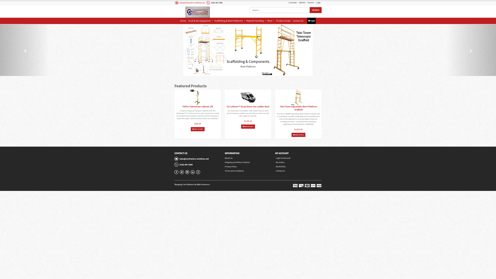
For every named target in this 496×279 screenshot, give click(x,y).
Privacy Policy (231, 166)
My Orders (280, 162)
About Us (229, 158)
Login (318, 2)
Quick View (197, 97)
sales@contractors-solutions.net (192, 3)
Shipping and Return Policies (237, 162)
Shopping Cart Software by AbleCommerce (192, 184)
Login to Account (283, 158)
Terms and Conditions (234, 170)
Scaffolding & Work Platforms (228, 20)
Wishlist (302, 2)
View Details (248, 126)
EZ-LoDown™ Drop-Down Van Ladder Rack (248, 106)
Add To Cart (198, 129)
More (269, 20)
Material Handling (255, 20)
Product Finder (283, 20)
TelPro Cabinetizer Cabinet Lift (197, 106)
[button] (25, 50)
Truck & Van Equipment (199, 20)
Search (315, 10)
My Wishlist (280, 166)
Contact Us (298, 20)
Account (311, 2)
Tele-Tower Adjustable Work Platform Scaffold (298, 108)
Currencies (293, 2)
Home (183, 20)
